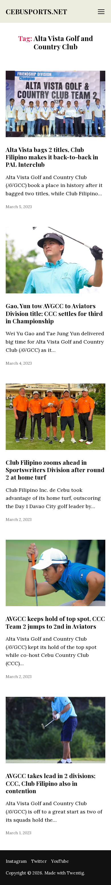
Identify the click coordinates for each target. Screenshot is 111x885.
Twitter (39, 861)
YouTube (60, 861)
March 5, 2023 (19, 206)
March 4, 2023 (19, 363)
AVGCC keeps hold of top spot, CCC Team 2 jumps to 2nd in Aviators (55, 622)
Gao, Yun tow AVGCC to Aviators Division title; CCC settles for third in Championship (54, 313)
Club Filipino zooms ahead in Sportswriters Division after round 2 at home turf (55, 469)
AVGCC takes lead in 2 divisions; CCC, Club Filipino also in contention (50, 783)
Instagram (16, 861)
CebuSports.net (36, 11)
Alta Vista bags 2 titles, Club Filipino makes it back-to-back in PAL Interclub (52, 157)
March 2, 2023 (19, 519)
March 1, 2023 (18, 832)
